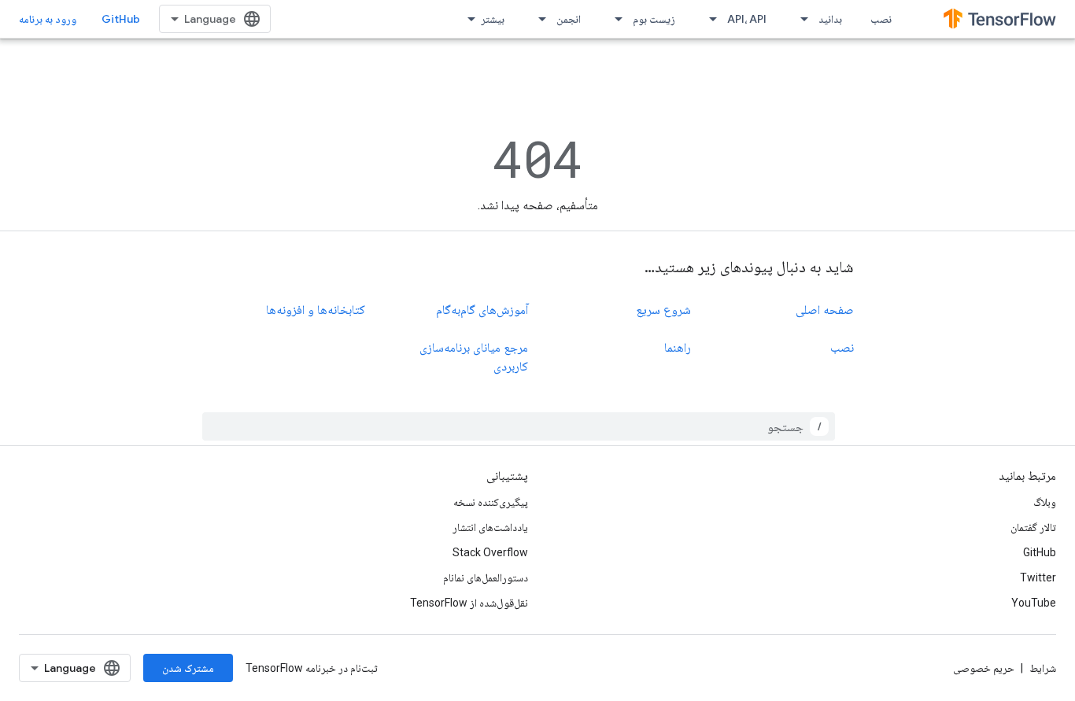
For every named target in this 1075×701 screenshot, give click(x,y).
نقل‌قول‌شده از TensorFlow (469, 602)
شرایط (1042, 668)
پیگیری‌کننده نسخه (490, 502)
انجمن (568, 19)
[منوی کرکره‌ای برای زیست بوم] (614, 19)
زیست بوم (654, 19)
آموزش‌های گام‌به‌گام (482, 309)
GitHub (121, 19)
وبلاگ (1044, 502)
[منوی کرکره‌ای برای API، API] (708, 19)
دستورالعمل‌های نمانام (485, 577)
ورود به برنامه (47, 19)
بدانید (830, 19)
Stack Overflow (490, 552)
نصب (881, 19)
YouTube (1033, 602)
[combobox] (518, 426)
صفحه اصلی (825, 309)
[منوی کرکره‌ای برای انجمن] (537, 19)
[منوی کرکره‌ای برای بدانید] (799, 19)
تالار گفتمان (1033, 527)
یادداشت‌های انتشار (490, 527)
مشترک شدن (188, 668)
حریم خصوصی (983, 668)
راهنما (677, 347)
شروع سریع (663, 309)
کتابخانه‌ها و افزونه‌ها (315, 309)
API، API (747, 19)
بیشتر (492, 19)
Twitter (1038, 577)
